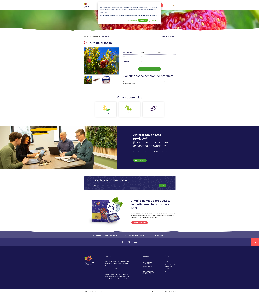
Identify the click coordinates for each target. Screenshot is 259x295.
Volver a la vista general (168, 36)
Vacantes (167, 270)
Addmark (101, 291)
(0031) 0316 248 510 (147, 266)
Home (85, 36)
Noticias (167, 268)
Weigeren (154, 20)
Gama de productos (93, 36)
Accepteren (143, 20)
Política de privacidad (170, 291)
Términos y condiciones (158, 291)
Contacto (167, 271)
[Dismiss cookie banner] (158, 5)
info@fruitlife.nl (146, 268)
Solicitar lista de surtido (139, 222)
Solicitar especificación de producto (149, 69)
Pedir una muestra (139, 160)
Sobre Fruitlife (168, 266)
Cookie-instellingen (132, 20)
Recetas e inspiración (170, 264)
